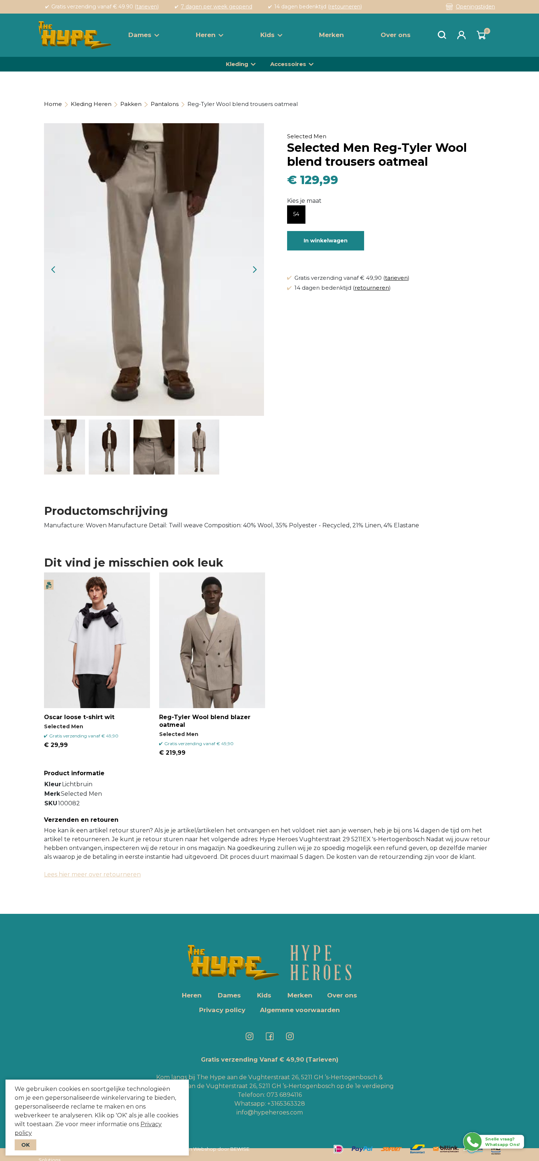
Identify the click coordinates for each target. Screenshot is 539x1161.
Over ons (396, 35)
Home (53, 103)
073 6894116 (284, 1094)
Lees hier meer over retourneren (92, 874)
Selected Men (306, 136)
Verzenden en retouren (81, 819)
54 (296, 214)
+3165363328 (285, 1103)
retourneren (345, 6)
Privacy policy (222, 1010)
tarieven (146, 6)
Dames (139, 35)
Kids (267, 35)
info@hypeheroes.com (269, 1112)
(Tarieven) (322, 1059)
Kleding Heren (91, 103)
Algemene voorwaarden (300, 1010)
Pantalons (165, 103)
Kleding (237, 64)
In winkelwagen (326, 240)
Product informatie (74, 773)
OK (25, 1145)
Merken (331, 35)
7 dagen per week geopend (216, 6)
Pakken (131, 103)
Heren (206, 35)
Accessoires (288, 64)
